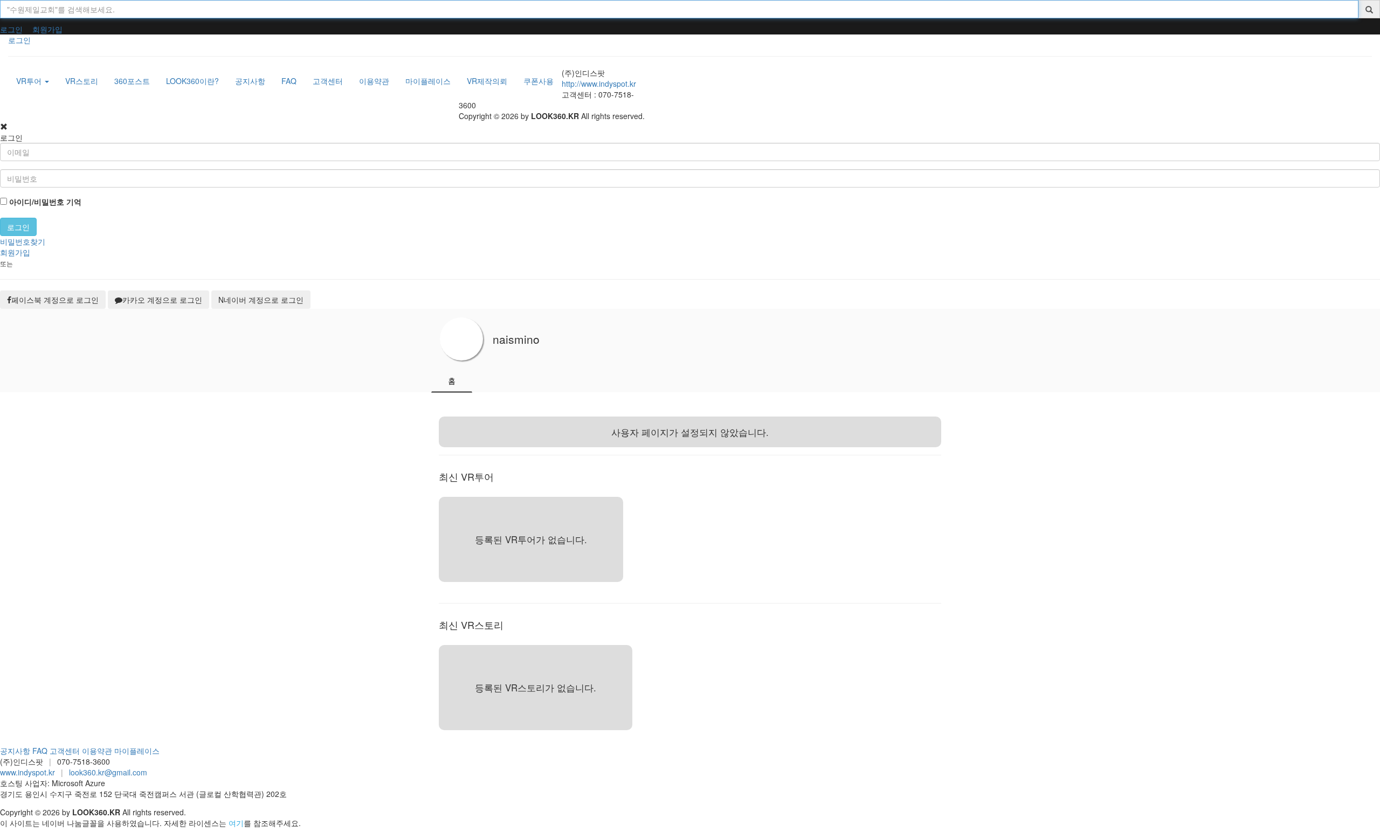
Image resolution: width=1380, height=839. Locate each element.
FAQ (39, 750)
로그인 (11, 29)
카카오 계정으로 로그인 (162, 299)
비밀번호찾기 (22, 241)
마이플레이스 (137, 750)
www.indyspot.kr (27, 772)
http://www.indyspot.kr (599, 83)
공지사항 (15, 750)
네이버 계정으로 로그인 (260, 299)
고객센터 (65, 750)
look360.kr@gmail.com (108, 772)
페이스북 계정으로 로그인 (55, 299)
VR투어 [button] (30, 80)
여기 (236, 822)
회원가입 (47, 29)
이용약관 (97, 750)
